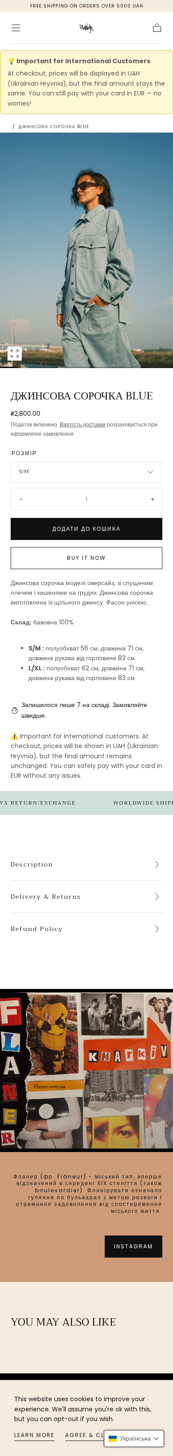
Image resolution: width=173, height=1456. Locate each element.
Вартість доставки (83, 424)
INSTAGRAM (133, 1246)
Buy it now (86, 558)
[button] (16, 28)
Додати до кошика (86, 528)
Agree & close (91, 1435)
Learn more (34, 1435)
